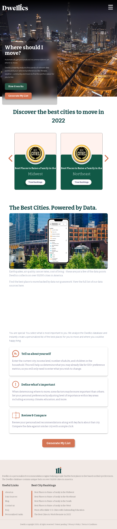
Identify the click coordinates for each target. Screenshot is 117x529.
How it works (16, 86)
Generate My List (18, 95)
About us (9, 492)
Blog (7, 501)
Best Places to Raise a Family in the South (52, 501)
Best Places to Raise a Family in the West (52, 505)
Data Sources (11, 497)
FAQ (7, 510)
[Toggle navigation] (110, 7)
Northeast (81, 174)
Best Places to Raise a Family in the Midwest (54, 492)
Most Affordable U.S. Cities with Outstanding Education (59, 510)
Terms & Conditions (89, 524)
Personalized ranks (14, 514)
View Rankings (35, 182)
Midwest (35, 174)
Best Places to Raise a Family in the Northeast (55, 497)
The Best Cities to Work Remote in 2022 (52, 514)
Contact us (10, 505)
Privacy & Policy (74, 524)
